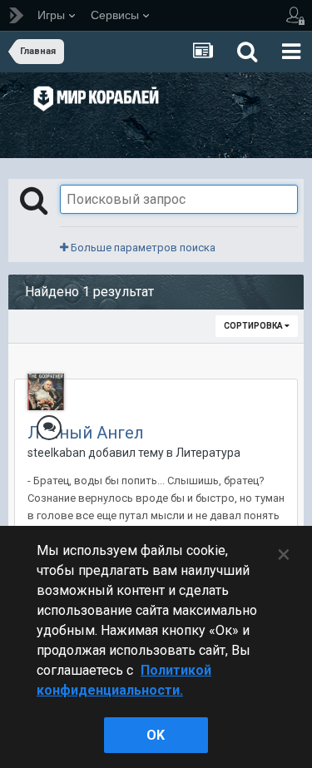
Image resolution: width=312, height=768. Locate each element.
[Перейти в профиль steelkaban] (45, 392)
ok (155, 735)
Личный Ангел (85, 433)
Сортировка (254, 325)
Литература (208, 452)
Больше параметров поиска (141, 247)
